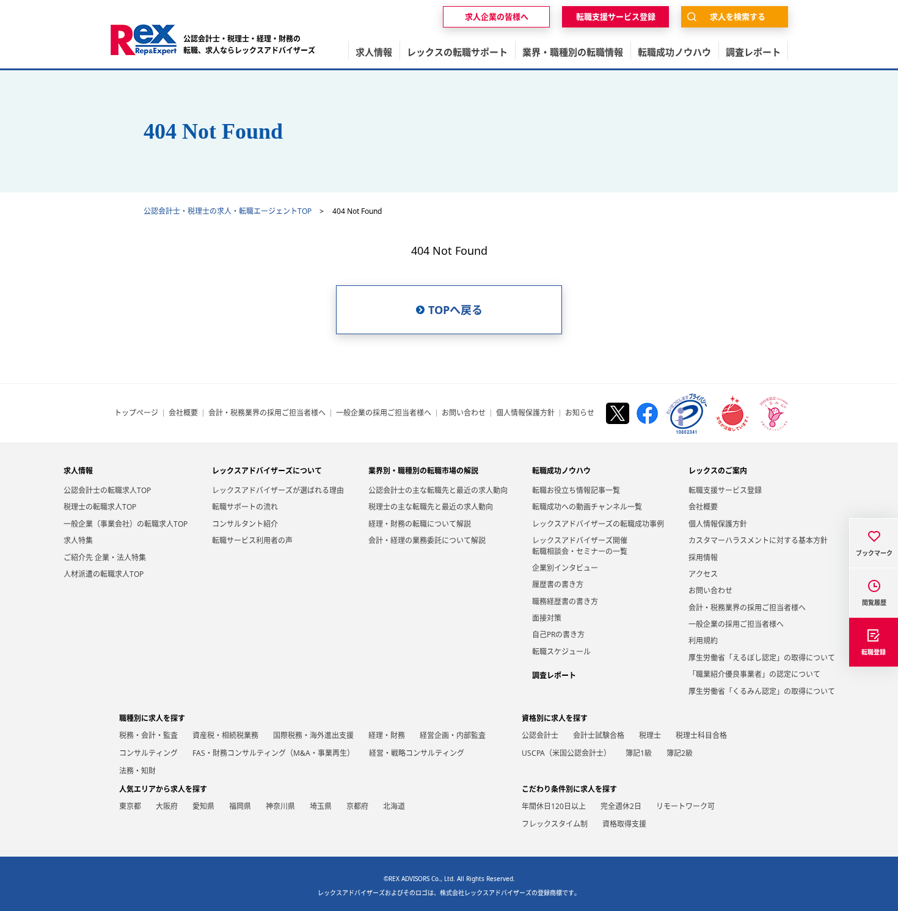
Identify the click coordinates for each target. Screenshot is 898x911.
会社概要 (183, 413)
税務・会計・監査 (148, 735)
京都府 (357, 806)
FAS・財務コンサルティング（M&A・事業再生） (273, 753)
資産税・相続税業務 (225, 735)
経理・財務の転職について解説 (419, 524)
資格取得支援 (624, 824)
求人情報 (78, 471)
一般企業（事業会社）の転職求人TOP (126, 524)
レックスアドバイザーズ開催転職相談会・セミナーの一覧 (579, 545)
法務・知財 (137, 771)
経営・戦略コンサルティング (416, 753)
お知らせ (579, 413)
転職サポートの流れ (245, 507)
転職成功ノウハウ (561, 471)
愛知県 (203, 806)
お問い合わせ (464, 413)
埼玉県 (321, 806)
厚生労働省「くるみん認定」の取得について (761, 691)
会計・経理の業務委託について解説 (427, 540)
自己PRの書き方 (558, 634)
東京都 (130, 806)
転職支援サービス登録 (725, 490)
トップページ (136, 413)
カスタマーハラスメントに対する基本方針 (758, 540)
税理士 (650, 735)
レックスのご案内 (717, 471)
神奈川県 (280, 806)
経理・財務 (386, 735)
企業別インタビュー (565, 568)
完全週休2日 (620, 806)
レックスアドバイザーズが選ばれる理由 (278, 490)
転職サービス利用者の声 (252, 540)
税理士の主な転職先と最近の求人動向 (430, 507)
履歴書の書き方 (557, 584)
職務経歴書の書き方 (565, 601)
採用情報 (703, 557)
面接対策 (546, 618)
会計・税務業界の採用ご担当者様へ (267, 413)
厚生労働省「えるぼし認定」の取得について (761, 658)
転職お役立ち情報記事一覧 (576, 490)
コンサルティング (148, 753)
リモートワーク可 (685, 806)
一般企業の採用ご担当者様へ (383, 413)
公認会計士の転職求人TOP (107, 490)
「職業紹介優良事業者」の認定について (754, 674)
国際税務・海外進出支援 (313, 735)
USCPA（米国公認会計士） (566, 753)
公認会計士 (540, 735)
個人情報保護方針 (525, 413)
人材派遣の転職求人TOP (104, 574)
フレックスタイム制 (555, 824)
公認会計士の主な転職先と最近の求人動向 (438, 490)
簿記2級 (679, 753)
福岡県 (240, 806)
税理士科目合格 (701, 735)
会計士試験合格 (598, 735)
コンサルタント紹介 (245, 524)
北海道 (394, 806)
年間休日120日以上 (554, 806)
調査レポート (554, 675)
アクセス (703, 574)
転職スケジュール (561, 651)
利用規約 (703, 640)
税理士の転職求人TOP (100, 507)
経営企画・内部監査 (453, 735)
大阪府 (167, 806)
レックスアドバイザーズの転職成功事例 (598, 524)
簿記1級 (639, 753)
